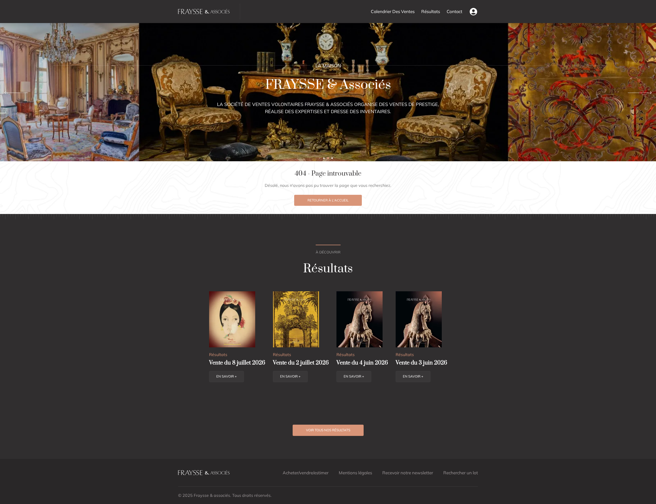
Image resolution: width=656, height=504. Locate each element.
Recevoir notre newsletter (407, 472)
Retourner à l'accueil (328, 200)
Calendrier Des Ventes (393, 11)
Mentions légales (355, 472)
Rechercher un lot (460, 472)
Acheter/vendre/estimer (306, 472)
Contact (454, 11)
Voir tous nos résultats (328, 430)
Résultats (430, 11)
